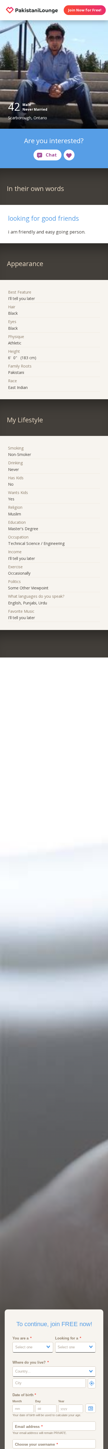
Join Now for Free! (84, 10)
